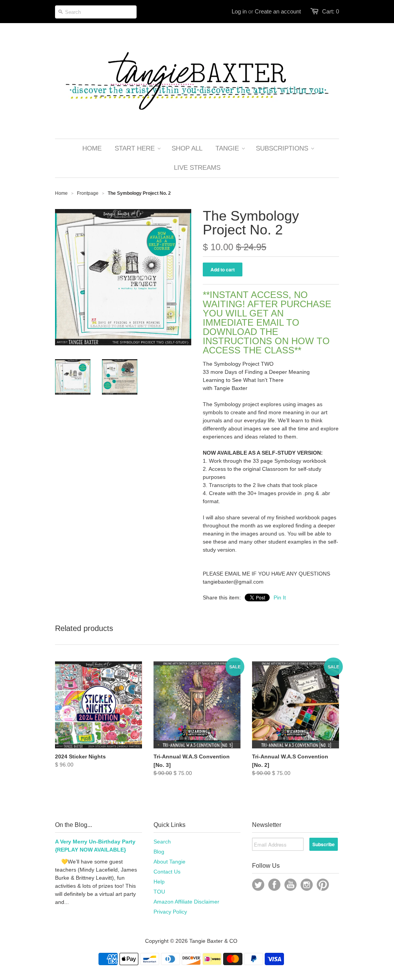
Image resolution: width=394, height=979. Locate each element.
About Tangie (169, 862)
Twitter (258, 885)
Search (162, 841)
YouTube (290, 885)
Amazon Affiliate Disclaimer (186, 902)
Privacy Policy (170, 912)
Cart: (330, 11)
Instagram (307, 885)
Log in (239, 11)
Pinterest (323, 885)
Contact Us (167, 872)
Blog (159, 851)
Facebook (274, 885)
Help (159, 882)
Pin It (280, 597)
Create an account (278, 11)
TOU (159, 892)
